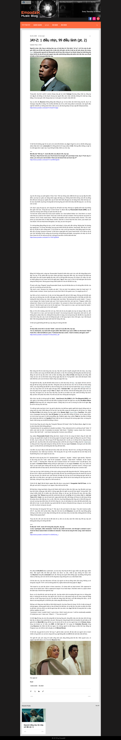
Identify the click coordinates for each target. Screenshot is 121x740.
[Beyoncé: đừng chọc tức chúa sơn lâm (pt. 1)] (34, 715)
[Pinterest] (98, 18)
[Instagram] (94, 18)
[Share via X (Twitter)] (35, 691)
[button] (97, 25)
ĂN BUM (55, 25)
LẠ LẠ (47, 25)
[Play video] (60, 124)
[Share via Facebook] (31, 691)
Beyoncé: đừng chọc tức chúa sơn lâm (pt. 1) (33, 726)
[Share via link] (43, 691)
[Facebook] (90, 18)
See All (97, 705)
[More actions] (90, 36)
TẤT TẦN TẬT (26, 25)
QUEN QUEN (37, 25)
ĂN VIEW (64, 25)
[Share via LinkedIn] (39, 691)
